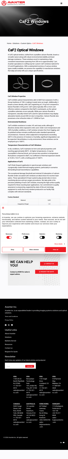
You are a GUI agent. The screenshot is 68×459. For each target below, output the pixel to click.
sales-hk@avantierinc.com (44, 424)
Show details (58, 244)
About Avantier (10, 333)
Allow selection (34, 249)
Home (9, 43)
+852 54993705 (44, 420)
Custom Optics (26, 43)
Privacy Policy (9, 320)
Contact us (8, 348)
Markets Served (10, 341)
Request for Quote (11, 352)
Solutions (16, 43)
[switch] (25, 237)
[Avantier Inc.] (13, 3)
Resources (8, 344)
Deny (12, 249)
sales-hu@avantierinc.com (57, 420)
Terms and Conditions (11, 316)
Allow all (55, 249)
